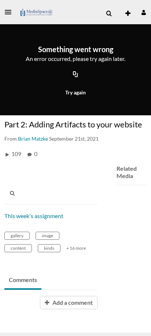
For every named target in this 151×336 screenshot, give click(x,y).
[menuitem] (109, 13)
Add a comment (72, 302)
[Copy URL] (75, 74)
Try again (75, 92)
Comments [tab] (23, 279)
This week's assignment (33, 215)
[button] (10, 12)
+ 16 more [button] (76, 248)
